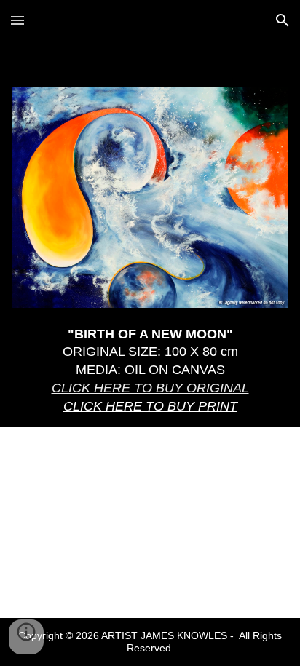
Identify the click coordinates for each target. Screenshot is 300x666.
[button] (17, 20)
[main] (150, 370)
